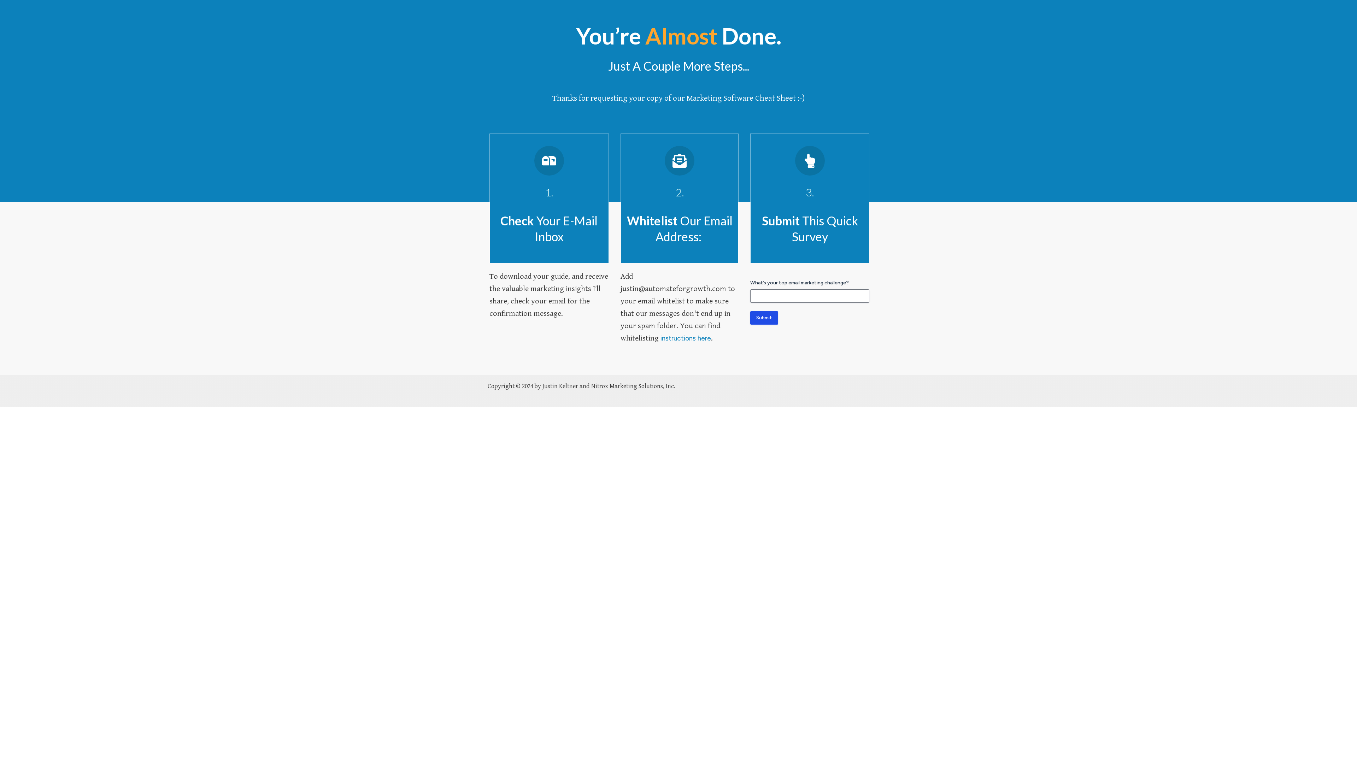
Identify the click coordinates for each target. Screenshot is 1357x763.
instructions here (685, 338)
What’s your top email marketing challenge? (799, 283)
